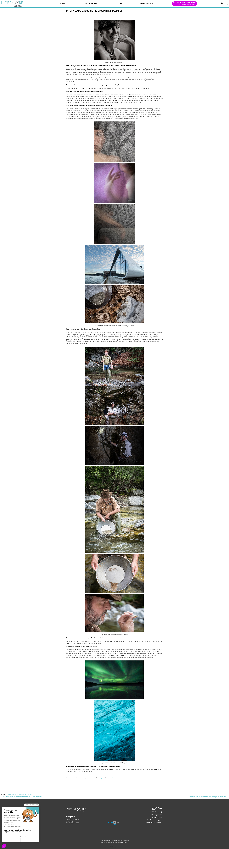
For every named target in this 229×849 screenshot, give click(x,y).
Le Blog (119, 3)
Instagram (101, 778)
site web (114, 778)
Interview (15, 794)
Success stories (146, 3)
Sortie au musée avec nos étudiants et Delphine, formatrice (208, 797)
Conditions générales (156, 815)
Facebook (156, 809)
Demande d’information (186, 2)
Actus (9, 794)
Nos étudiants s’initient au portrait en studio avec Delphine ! (21, 797)
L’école (63, 3)
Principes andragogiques (154, 820)
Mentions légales (157, 817)
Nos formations (91, 3)
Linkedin (161, 809)
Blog (153, 808)
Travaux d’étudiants (25, 794)
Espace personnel (222, 5)
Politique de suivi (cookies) (154, 822)
